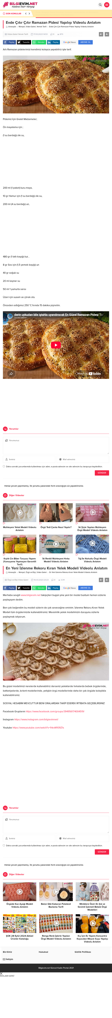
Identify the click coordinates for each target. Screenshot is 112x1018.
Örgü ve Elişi (31, 572)
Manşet (22, 27)
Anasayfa (12, 27)
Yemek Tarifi (42, 27)
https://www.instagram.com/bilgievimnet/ (36, 719)
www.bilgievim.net (31, 595)
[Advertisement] (56, 161)
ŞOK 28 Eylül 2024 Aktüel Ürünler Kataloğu (19, 937)
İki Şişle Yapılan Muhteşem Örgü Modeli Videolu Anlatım (92, 529)
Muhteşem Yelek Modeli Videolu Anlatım (19, 529)
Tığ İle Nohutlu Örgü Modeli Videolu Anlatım (92, 560)
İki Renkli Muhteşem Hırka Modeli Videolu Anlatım (56, 560)
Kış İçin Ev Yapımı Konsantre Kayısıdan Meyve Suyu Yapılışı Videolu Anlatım (92, 938)
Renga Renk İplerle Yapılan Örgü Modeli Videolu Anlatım (56, 937)
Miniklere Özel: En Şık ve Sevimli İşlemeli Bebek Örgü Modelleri (92, 907)
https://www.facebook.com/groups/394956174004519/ (55, 711)
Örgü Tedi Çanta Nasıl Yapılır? (56, 527)
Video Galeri (31, 27)
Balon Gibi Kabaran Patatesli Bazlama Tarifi (56, 905)
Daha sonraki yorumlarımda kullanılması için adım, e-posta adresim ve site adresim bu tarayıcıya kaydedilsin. (54, 466)
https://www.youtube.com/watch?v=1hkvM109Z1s (38, 727)
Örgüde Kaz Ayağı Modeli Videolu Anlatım (19, 905)
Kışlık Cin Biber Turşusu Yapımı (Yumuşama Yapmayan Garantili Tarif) (19, 561)
